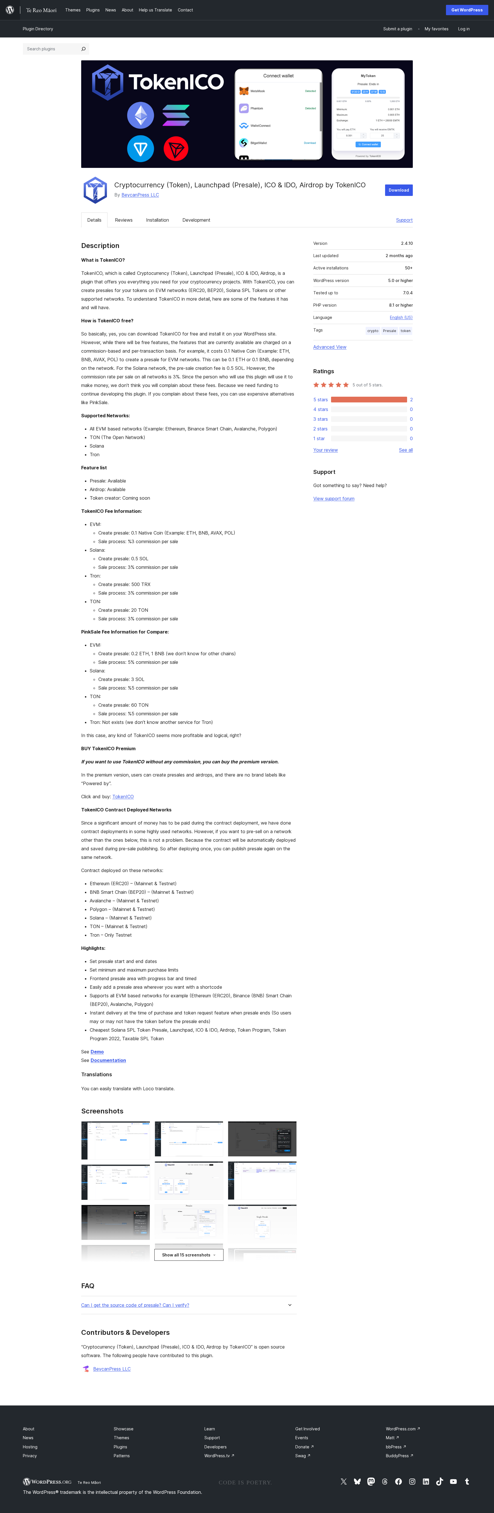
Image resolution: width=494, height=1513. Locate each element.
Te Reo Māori (89, 1482)
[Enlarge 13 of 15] (289, 1212)
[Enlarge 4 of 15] (142, 1252)
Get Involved (307, 1428)
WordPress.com (403, 1428)
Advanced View (329, 347)
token (406, 331)
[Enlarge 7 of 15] (215, 1169)
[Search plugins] (83, 49)
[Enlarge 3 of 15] (142, 1212)
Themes (121, 1437)
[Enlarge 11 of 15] (289, 1129)
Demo (97, 1052)
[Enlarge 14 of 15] (289, 1255)
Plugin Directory (38, 28)
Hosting (30, 1446)
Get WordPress (467, 9)
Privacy (30, 1455)
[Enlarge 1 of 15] (142, 1129)
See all (406, 450)
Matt (392, 1437)
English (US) (401, 317)
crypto (373, 331)
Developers (215, 1446)
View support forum (333, 498)
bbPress (396, 1446)
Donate (304, 1446)
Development (196, 220)
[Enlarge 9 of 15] (215, 1251)
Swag (303, 1455)
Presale (389, 331)
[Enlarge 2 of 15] (142, 1172)
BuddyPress (400, 1455)
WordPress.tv (219, 1455)
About (28, 1428)
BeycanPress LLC (140, 195)
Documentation (108, 1060)
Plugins (120, 1446)
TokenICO (123, 796)
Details (94, 220)
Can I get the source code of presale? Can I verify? (135, 1305)
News (28, 1437)
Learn (209, 1428)
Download (399, 190)
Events (301, 1437)
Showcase (124, 1428)
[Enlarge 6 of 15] (215, 1129)
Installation (157, 220)
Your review (325, 450)
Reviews (124, 220)
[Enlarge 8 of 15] (215, 1212)
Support (404, 220)
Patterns (122, 1455)
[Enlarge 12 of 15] (289, 1169)
